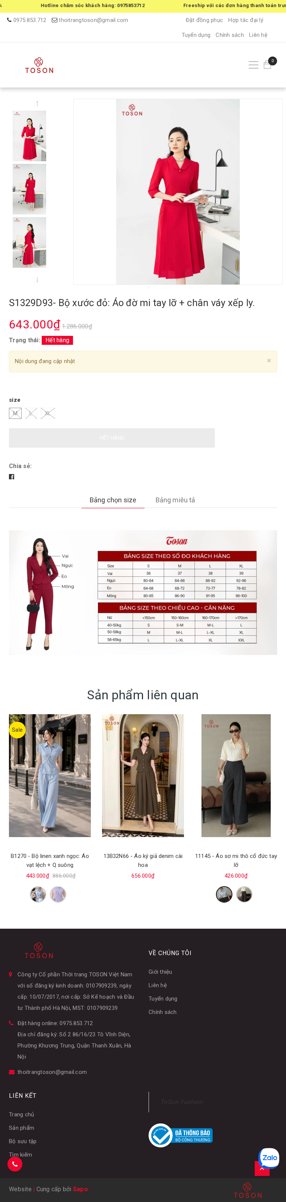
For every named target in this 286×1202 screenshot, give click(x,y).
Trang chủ (21, 1114)
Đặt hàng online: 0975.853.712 (55, 1023)
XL (48, 413)
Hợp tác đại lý (245, 20)
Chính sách (230, 35)
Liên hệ (258, 35)
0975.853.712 (30, 20)
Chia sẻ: (20, 466)
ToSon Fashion (181, 1102)
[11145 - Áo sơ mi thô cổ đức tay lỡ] (236, 775)
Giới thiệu (160, 972)
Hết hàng (112, 438)
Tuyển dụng (196, 35)
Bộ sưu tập (23, 1141)
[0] (267, 64)
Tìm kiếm (20, 1154)
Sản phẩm (21, 1128)
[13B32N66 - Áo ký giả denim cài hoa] (143, 775)
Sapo (80, 1189)
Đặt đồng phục (204, 20)
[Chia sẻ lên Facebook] (11, 476)
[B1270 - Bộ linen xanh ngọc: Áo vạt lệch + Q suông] (50, 775)
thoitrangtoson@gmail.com (93, 20)
